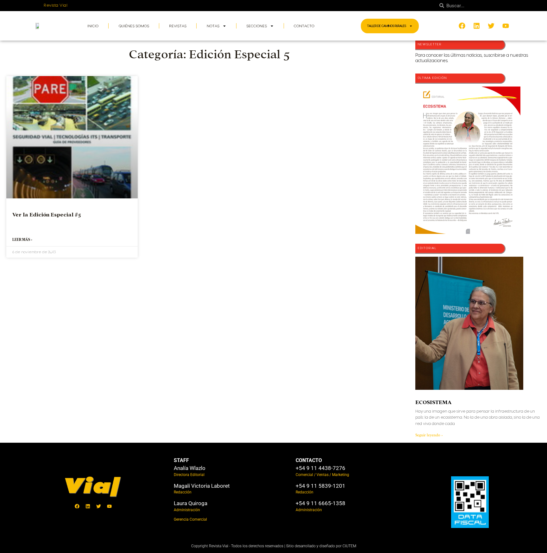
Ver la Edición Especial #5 (46, 214)
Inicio (92, 26)
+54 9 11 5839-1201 (320, 486)
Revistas (177, 26)
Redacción (183, 492)
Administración (187, 510)
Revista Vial (55, 5)
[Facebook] (77, 506)
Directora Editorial (189, 475)
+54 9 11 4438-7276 (320, 468)
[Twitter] (98, 506)
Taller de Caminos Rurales (386, 26)
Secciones (256, 26)
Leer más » (22, 239)
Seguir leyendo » (429, 435)
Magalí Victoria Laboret (202, 486)
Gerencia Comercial (190, 519)
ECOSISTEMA (433, 402)
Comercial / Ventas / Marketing (322, 475)
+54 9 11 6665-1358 (320, 503)
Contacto (304, 26)
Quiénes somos (134, 26)
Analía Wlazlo (189, 468)
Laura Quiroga (190, 503)
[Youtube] (109, 506)
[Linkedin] (87, 506)
